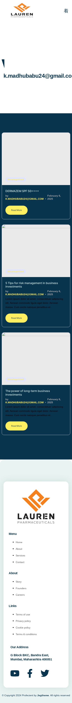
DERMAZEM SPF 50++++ (22, 191)
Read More (16, 210)
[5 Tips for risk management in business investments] (36, 251)
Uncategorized (16, 179)
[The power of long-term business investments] (36, 359)
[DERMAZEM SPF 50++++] (36, 159)
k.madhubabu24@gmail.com (24, 198)
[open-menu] (64, 11)
